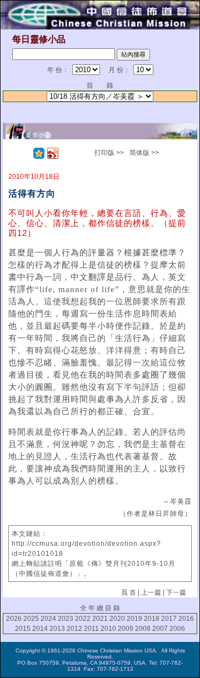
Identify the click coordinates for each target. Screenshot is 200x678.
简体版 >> (144, 153)
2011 (91, 628)
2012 (74, 628)
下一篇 (176, 592)
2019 (134, 618)
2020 (117, 618)
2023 (65, 618)
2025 (31, 618)
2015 (23, 628)
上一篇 (151, 592)
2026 (14, 618)
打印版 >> (109, 153)
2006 (177, 628)
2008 (143, 628)
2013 (57, 628)
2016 (186, 618)
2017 (169, 618)
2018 (151, 618)
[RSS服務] (25, 153)
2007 (160, 628)
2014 (40, 628)
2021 (100, 618)
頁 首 (128, 592)
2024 (48, 618)
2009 (125, 628)
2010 (108, 628)
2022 (83, 618)
